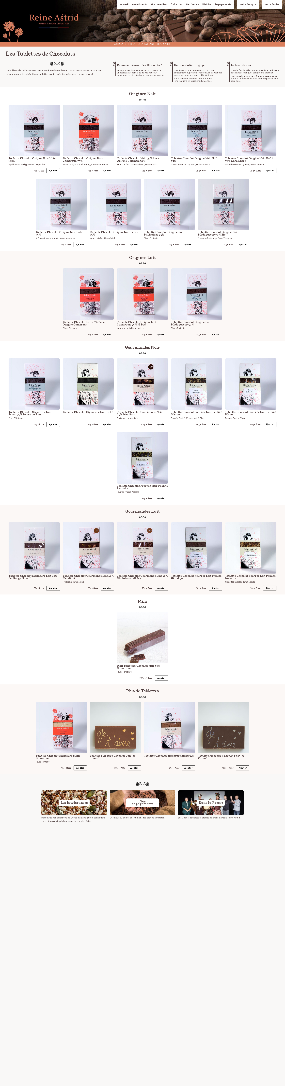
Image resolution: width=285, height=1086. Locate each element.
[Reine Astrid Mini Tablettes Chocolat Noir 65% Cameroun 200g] (142, 637)
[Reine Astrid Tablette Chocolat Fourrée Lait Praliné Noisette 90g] (250, 548)
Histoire (206, 4)
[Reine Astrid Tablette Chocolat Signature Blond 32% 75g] (169, 727)
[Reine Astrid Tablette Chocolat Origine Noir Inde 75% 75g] (61, 204)
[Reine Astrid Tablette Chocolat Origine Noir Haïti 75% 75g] (196, 130)
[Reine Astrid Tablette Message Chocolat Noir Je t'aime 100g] (223, 727)
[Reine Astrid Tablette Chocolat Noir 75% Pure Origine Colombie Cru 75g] (142, 130)
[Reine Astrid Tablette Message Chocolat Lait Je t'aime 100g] (115, 727)
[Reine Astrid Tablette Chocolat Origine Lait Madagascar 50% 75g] (196, 294)
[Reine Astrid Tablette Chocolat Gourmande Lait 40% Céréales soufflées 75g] (142, 548)
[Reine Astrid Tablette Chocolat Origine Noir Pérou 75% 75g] (115, 204)
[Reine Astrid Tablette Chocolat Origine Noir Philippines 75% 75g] (169, 204)
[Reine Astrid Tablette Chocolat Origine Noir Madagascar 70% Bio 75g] (223, 204)
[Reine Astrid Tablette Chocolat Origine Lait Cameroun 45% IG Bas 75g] (142, 294)
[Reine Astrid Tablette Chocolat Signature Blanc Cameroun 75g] (61, 727)
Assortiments (139, 4)
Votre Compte (248, 4)
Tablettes (176, 4)
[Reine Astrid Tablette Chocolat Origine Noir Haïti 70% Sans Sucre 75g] (250, 130)
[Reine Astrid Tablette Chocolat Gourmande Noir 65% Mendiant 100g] (142, 384)
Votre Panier (272, 4)
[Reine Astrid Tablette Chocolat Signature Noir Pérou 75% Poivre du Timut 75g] (34, 384)
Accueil (124, 4)
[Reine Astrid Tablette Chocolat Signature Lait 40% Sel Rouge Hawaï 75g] (34, 548)
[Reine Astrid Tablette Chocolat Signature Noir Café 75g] (88, 384)
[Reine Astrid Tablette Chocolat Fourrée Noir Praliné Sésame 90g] (196, 384)
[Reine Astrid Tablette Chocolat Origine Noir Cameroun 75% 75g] (88, 130)
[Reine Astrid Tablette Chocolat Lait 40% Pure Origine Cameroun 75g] (88, 294)
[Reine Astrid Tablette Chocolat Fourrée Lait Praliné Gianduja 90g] (196, 548)
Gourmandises (159, 4)
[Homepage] (142, 21)
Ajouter (53, 170)
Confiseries (192, 4)
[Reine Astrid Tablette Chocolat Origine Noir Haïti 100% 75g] (34, 130)
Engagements (223, 4)
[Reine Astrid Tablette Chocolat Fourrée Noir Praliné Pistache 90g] (142, 458)
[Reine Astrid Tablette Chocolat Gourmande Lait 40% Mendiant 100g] (88, 548)
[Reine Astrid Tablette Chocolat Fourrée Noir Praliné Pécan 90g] (250, 384)
